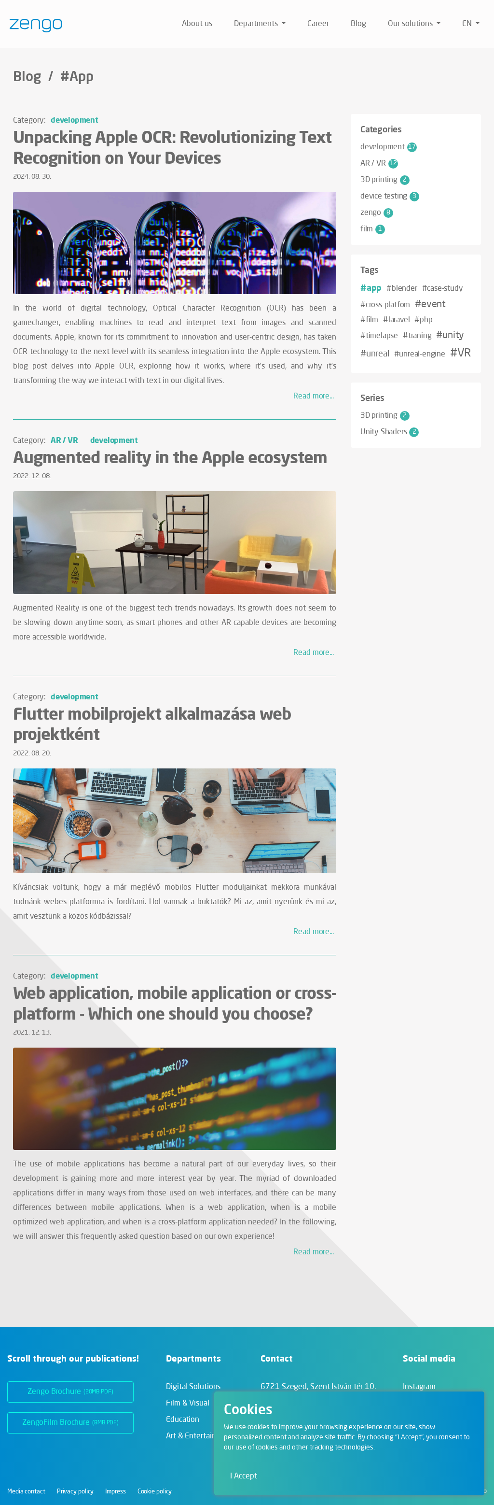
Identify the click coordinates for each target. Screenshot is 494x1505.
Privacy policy (75, 1492)
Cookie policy (154, 1492)
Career (318, 24)
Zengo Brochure (70, 1392)
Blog (358, 24)
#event (430, 305)
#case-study (442, 289)
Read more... (313, 396)
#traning (417, 336)
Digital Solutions (193, 1387)
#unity (450, 336)
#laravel (396, 320)
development (74, 119)
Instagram (419, 1387)
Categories (381, 129)
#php (423, 320)
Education (182, 1420)
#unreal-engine (419, 354)
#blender (401, 289)
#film (369, 320)
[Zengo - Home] (32, 24)
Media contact (26, 1492)
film (371, 229)
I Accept (243, 1476)
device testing (388, 196)
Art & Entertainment (199, 1436)
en (468, 24)
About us (197, 24)
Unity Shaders (388, 432)
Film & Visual (187, 1403)
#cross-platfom (385, 305)
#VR (460, 353)
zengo (375, 213)
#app (371, 287)
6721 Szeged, (318, 1387)
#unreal (374, 354)
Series (372, 397)
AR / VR (64, 440)
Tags (369, 269)
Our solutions (411, 24)
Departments (257, 24)
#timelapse (379, 336)
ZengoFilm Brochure (70, 1423)
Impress (115, 1492)
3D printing (383, 180)
